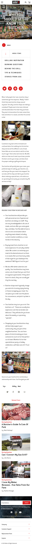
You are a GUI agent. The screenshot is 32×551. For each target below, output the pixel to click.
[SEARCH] (26, 2)
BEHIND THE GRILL (13, 69)
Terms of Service (6, 508)
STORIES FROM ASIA (13, 77)
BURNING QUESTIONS (14, 64)
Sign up (26, 503)
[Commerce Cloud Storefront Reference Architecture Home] (16, 2)
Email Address (5, 503)
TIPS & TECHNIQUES (13, 73)
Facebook (11, 512)
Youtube (20, 512)
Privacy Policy (27, 507)
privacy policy (27, 516)
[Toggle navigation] (2, 2)
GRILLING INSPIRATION (14, 60)
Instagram (16, 512)
